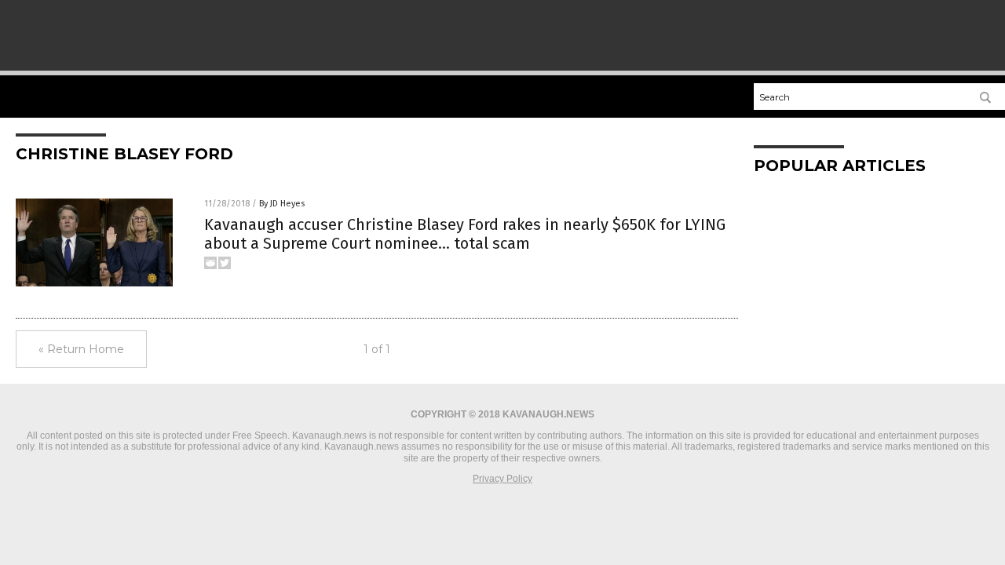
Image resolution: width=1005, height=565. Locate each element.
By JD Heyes (282, 204)
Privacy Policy (502, 478)
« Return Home (81, 349)
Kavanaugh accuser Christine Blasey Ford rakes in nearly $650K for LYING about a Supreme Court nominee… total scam (464, 234)
